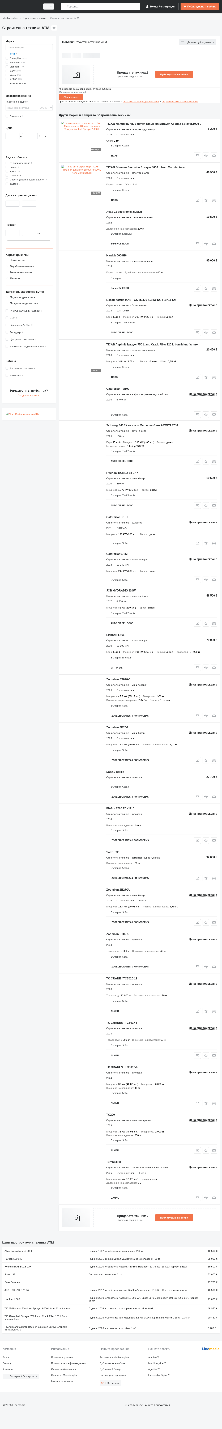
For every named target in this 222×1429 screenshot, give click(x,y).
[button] (206, 156)
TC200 (110, 1114)
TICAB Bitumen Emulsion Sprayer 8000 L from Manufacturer (145, 167)
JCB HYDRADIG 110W (121, 590)
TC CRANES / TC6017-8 (122, 1022)
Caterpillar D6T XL (118, 517)
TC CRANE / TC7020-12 (121, 978)
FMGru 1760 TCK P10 (120, 808)
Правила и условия (62, 1357)
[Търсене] (64, 6)
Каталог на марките (62, 1381)
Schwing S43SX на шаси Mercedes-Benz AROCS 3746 (142, 425)
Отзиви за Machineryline (64, 1375)
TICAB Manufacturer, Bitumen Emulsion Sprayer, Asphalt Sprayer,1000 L (153, 123)
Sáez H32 (112, 852)
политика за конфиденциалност (141, 101)
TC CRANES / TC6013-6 (122, 1067)
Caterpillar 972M (116, 553)
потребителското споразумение (180, 101)
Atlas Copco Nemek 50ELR (124, 211)
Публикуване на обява (174, 74)
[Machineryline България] (21, 6)
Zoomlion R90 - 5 (117, 934)
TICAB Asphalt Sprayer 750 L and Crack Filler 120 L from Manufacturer (152, 344)
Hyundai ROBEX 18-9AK (122, 472)
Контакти (8, 1369)
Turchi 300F (114, 1162)
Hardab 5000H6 (116, 255)
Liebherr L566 (115, 634)
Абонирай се (70, 97)
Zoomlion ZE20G (117, 727)
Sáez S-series (115, 771)
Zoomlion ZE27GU (118, 889)
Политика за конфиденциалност (69, 1363)
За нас (6, 1357)
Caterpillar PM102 (117, 388)
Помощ (7, 1363)
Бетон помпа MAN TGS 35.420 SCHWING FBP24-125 (141, 299)
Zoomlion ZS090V (118, 679)
